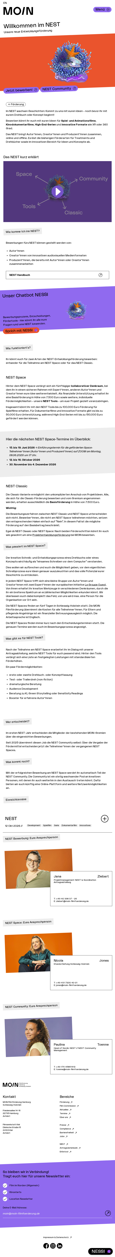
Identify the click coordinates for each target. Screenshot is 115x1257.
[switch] (21, 1185)
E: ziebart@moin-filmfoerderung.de (71, 901)
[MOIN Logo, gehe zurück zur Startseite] (54, 11)
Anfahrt (6, 1116)
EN (5, 3)
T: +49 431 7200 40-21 (65, 983)
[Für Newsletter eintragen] (107, 1213)
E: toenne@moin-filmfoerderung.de (71, 1069)
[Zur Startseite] (57, 1085)
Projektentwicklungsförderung (51, 535)
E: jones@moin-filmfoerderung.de (70, 985)
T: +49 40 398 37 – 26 (65, 899)
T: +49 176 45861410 (64, 1067)
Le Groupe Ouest (95, 584)
